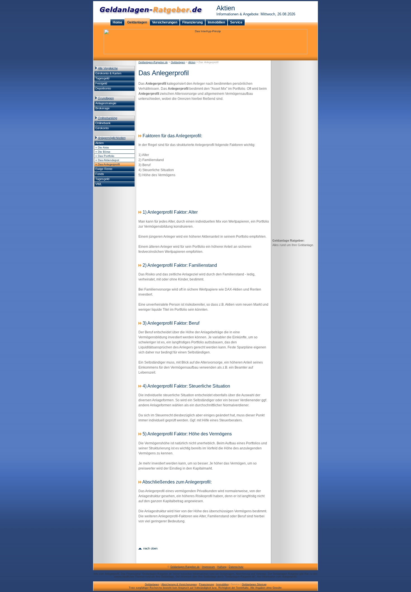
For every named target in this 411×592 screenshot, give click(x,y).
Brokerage (102, 108)
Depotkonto (103, 88)
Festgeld (101, 83)
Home (117, 22)
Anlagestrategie (105, 103)
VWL (98, 184)
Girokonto (102, 128)
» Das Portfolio (104, 155)
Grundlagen (106, 98)
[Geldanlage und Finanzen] (149, 17)
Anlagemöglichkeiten (112, 138)
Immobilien (216, 22)
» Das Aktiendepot (107, 160)
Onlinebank (103, 123)
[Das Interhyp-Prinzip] (205, 53)
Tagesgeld (102, 78)
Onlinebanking (107, 118)
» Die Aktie (102, 147)
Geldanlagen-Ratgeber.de (153, 62)
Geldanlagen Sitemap (254, 584)
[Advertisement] (203, 116)
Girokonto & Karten (108, 73)
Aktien (99, 143)
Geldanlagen (137, 22)
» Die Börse (102, 151)
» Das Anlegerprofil (107, 164)
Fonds (99, 174)
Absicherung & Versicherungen (179, 584)
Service (236, 22)
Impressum (208, 566)
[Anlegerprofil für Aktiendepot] (147, 548)
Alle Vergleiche (108, 68)
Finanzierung (192, 22)
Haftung (221, 566)
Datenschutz (236, 566)
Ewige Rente (103, 169)
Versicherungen (164, 22)
